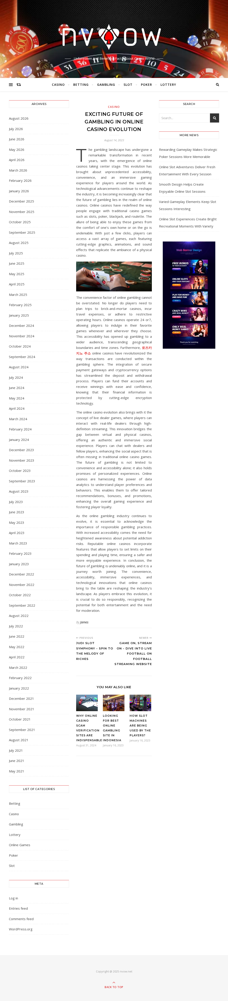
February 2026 (20, 180)
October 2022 (20, 595)
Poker (146, 84)
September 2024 (22, 356)
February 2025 (20, 305)
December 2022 (21, 574)
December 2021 (21, 698)
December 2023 (21, 450)
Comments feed (21, 919)
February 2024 (20, 429)
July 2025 (16, 253)
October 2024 (20, 346)
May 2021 (16, 771)
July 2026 (16, 129)
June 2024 (16, 387)
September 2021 (22, 729)
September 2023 (22, 481)
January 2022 (19, 688)
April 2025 (16, 284)
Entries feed (18, 908)
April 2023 (16, 532)
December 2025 (21, 201)
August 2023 (18, 491)
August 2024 (18, 367)
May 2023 (16, 522)
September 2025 (22, 232)
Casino (58, 84)
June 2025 (16, 263)
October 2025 (20, 222)
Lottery (168, 84)
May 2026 (16, 149)
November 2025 (21, 211)
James (84, 622)
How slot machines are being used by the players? (140, 725)
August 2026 (18, 118)
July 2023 (16, 501)
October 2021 (20, 719)
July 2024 (16, 377)
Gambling (106, 84)
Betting (81, 84)
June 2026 (16, 139)
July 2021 (16, 750)
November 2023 (21, 460)
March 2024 (18, 419)
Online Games (19, 845)
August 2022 (18, 615)
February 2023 (20, 553)
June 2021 (16, 760)
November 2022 (21, 584)
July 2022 (16, 626)
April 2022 (16, 657)
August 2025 (18, 242)
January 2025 (19, 315)
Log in (13, 898)
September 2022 (22, 605)
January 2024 (19, 439)
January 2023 (19, 564)
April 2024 (16, 408)
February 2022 (20, 678)
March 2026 (18, 170)
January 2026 (19, 191)
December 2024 (21, 325)
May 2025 (16, 274)
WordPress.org (21, 929)
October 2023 (20, 470)
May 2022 (16, 647)
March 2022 (18, 667)
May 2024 (16, 398)
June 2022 (16, 636)
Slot (128, 84)
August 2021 (18, 740)
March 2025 (18, 294)
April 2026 (16, 160)
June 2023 (16, 512)
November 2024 (21, 336)
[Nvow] (114, 35)
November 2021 (21, 709)
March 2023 (18, 543)
